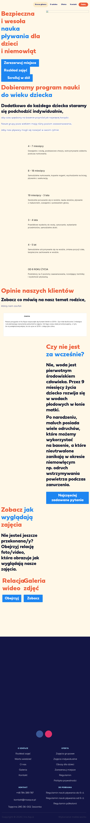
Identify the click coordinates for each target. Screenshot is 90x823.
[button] (3, 324)
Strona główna (40, 4)
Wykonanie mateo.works (72, 817)
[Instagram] (48, 734)
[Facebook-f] (39, 734)
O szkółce (53, 4)
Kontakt (73, 4)
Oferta (63, 4)
